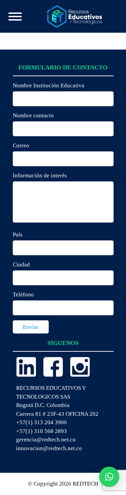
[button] (109, 477)
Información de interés (40, 175)
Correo (21, 145)
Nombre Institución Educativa (48, 85)
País (18, 234)
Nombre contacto (33, 115)
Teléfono (23, 294)
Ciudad (21, 264)
